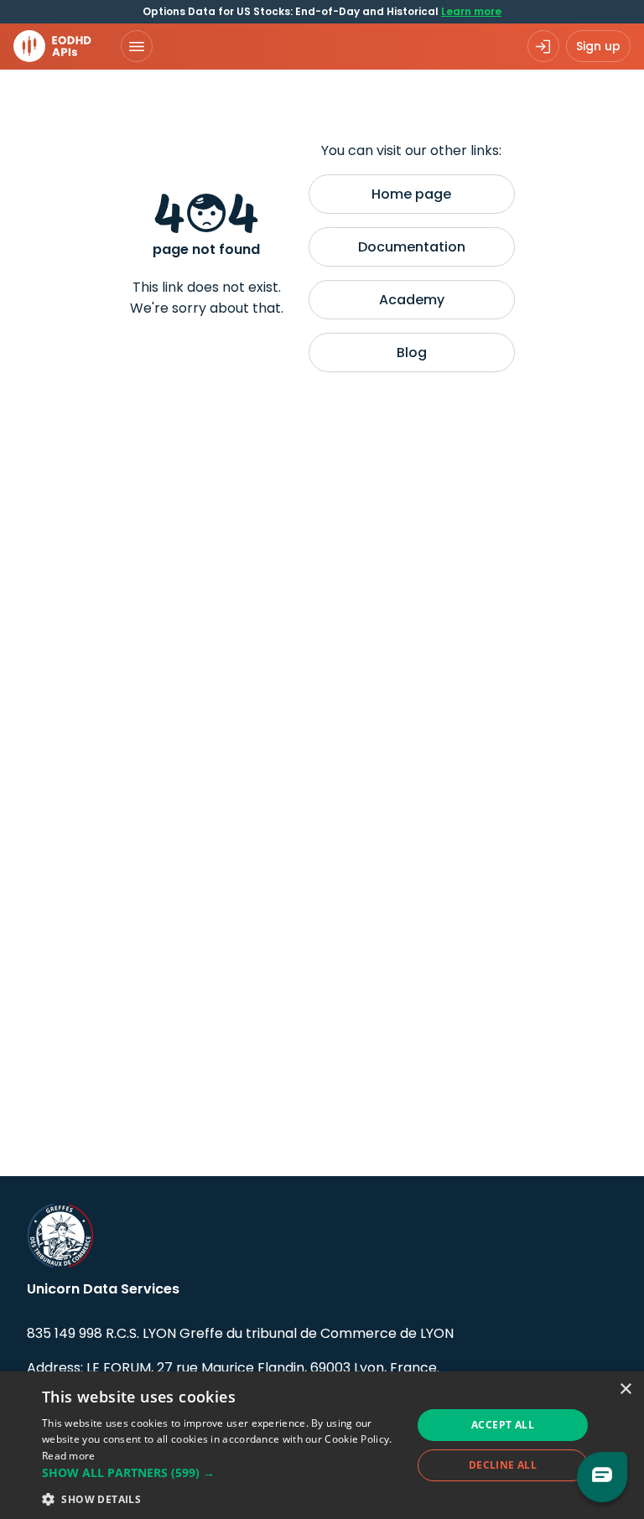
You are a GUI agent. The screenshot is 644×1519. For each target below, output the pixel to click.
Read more (69, 1456)
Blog (412, 352)
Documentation (411, 247)
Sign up (598, 46)
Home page (411, 194)
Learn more (471, 11)
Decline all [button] (503, 1465)
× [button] (625, 1389)
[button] (221, 1472)
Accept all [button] (502, 1425)
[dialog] (322, 1445)
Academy (411, 299)
